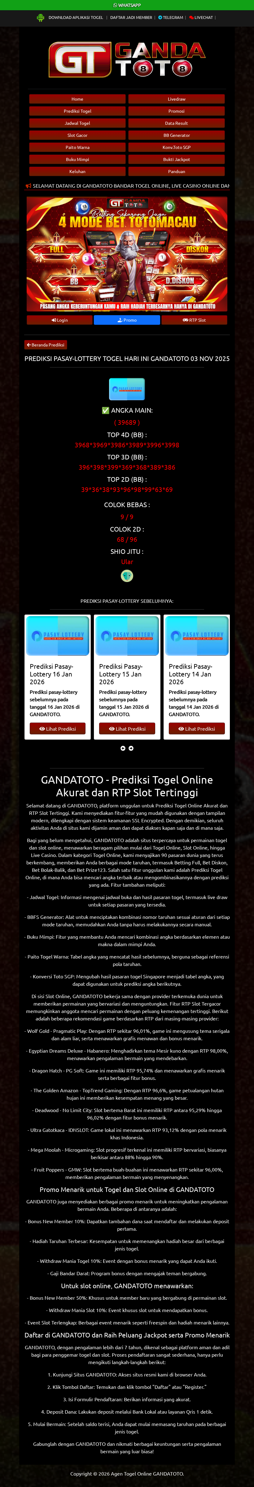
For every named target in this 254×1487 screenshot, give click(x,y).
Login (62, 320)
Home (77, 99)
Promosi (177, 111)
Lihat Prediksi (60, 728)
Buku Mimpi (77, 159)
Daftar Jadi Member (131, 17)
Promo (130, 320)
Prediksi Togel (77, 111)
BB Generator (177, 135)
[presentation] (122, 748)
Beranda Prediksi (47, 344)
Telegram (172, 17)
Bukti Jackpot (176, 159)
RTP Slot (197, 320)
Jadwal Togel (77, 123)
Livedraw (177, 99)
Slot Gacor (77, 135)
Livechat (203, 17)
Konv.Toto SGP (177, 147)
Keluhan (77, 171)
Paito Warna (78, 147)
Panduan (176, 171)
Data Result (176, 123)
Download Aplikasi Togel (76, 17)
